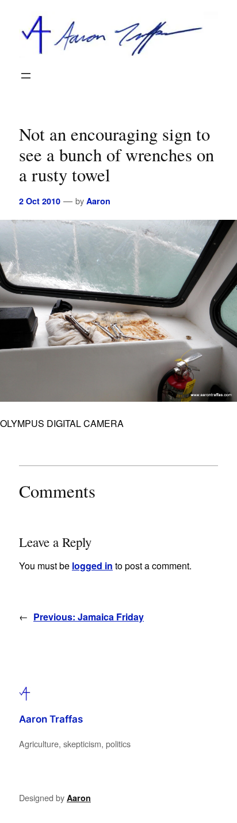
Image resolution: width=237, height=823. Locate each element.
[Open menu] (26, 76)
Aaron (98, 201)
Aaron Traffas (51, 719)
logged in (92, 565)
